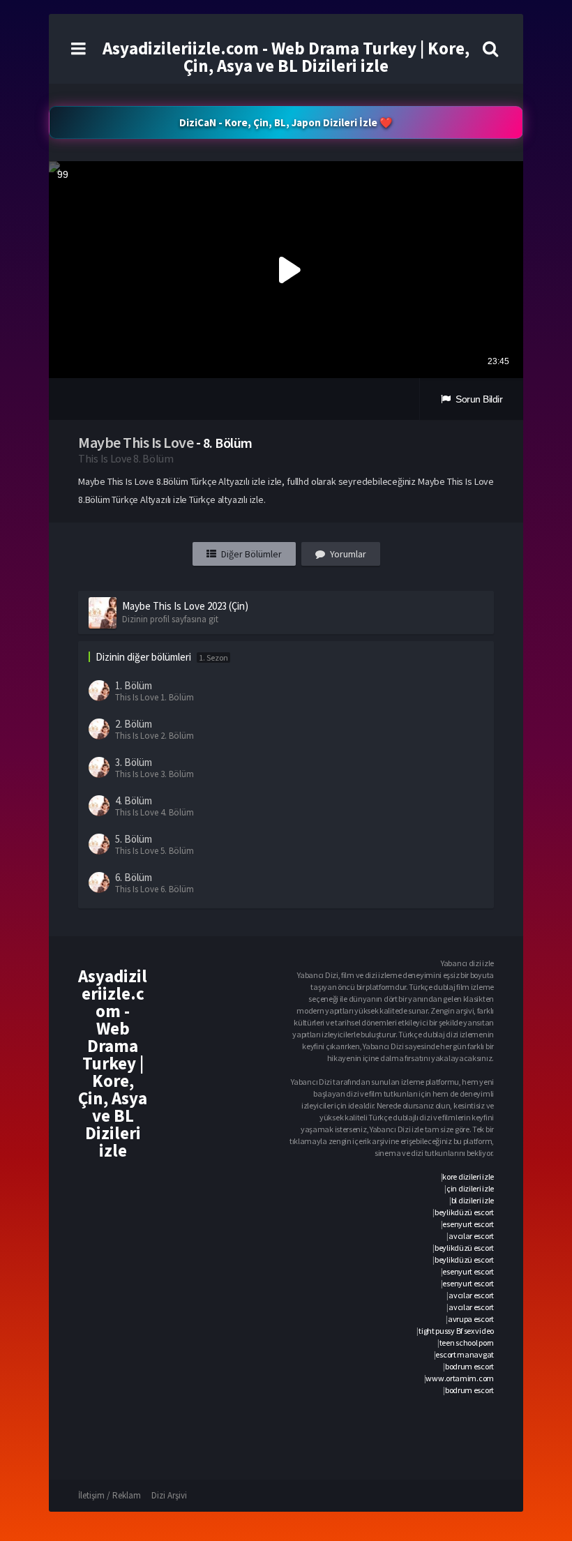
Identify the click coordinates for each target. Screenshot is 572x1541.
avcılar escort (471, 1236)
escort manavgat (464, 1354)
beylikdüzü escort (464, 1212)
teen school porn (466, 1342)
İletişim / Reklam (109, 1495)
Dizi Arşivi (169, 1495)
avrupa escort (471, 1319)
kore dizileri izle (468, 1176)
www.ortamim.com (460, 1378)
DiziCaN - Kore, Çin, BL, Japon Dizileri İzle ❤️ (286, 122)
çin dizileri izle (470, 1188)
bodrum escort (469, 1366)
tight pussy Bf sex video (456, 1330)
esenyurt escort (468, 1224)
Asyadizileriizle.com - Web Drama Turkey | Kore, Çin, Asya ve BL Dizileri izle (286, 57)
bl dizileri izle (472, 1200)
